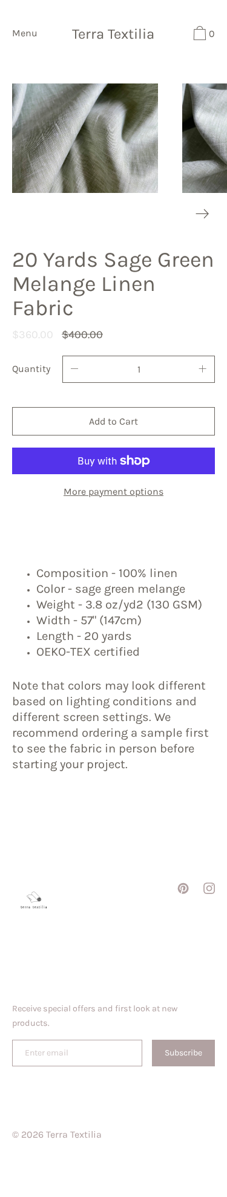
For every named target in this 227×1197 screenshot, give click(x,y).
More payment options (113, 491)
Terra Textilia (113, 34)
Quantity (31, 368)
